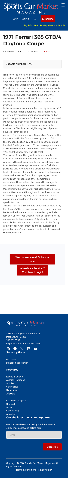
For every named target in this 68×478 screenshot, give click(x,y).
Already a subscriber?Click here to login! (32, 270)
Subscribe (48, 18)
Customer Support (16, 400)
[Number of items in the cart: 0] (35, 19)
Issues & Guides (14, 376)
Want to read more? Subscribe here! (32, 259)
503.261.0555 (13, 340)
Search (25, 18)
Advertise (11, 414)
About (9, 407)
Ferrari (47, 51)
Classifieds (12, 390)
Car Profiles (12, 386)
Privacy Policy (45, 470)
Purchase (11, 359)
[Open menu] (63, 5)
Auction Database (15, 380)
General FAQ (12, 410)
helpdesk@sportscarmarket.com (23, 343)
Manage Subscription (17, 363)
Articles (10, 383)
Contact (10, 404)
